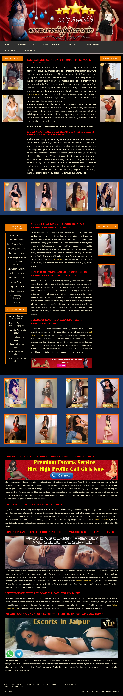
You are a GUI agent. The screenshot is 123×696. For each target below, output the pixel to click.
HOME (6, 44)
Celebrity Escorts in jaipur (16, 352)
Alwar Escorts (16, 235)
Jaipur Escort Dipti (83, 581)
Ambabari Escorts (16, 239)
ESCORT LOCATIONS (51, 44)
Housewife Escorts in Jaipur (16, 331)
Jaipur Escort (19, 686)
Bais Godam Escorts (16, 244)
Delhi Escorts (16, 302)
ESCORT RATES (10, 50)
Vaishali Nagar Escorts (16, 296)
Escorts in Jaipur (100, 520)
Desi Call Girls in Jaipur (16, 338)
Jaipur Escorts (33, 94)
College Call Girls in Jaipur (16, 345)
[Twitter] (115, 684)
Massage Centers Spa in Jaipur (16, 317)
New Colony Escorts (16, 269)
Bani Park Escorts (16, 253)
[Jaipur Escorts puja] (106, 256)
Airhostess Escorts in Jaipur (16, 359)
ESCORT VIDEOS (92, 44)
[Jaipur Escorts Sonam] (12, 108)
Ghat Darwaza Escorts (16, 263)
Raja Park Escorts (16, 277)
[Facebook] (111, 684)
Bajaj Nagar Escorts (16, 248)
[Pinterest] (118, 684)
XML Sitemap (8, 691)
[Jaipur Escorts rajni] (15, 211)
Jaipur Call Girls (55, 259)
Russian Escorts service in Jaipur (16, 324)
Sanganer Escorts (16, 286)
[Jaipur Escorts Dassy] (46, 211)
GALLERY (73, 44)
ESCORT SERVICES (26, 44)
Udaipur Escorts (16, 291)
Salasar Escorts (16, 282)
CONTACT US (30, 50)
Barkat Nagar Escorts (16, 257)
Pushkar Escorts (16, 273)
